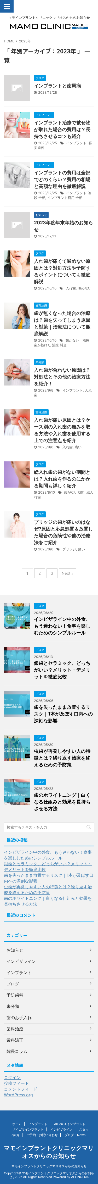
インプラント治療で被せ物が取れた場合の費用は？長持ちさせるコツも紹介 (62, 129)
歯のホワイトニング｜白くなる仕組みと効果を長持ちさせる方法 (62, 801)
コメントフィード (20, 1089)
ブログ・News (75, 1135)
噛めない (84, 288)
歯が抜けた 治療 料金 (50, 345)
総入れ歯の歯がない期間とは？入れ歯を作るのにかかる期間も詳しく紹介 (62, 478)
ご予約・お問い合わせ (42, 1135)
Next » (67, 573)
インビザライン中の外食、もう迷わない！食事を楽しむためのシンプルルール (62, 625)
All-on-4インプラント (69, 1124)
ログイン (12, 1077)
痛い (78, 447)
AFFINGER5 (79, 1177)
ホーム (17, 1124)
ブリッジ (69, 549)
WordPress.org (18, 1094)
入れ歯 (71, 288)
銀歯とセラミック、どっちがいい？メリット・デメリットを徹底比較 (62, 669)
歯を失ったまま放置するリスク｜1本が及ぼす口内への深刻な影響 (63, 713)
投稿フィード (16, 1083)
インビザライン (61, 1129)
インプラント (76, 143)
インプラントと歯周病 (57, 85)
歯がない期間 (74, 492)
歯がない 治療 (77, 340)
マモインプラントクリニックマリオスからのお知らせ (49, 1166)
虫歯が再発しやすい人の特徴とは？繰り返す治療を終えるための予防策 (62, 757)
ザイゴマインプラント (28, 1129)
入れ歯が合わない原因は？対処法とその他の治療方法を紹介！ (62, 376)
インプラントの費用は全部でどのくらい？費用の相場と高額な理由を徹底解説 (62, 179)
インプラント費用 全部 (64, 198)
